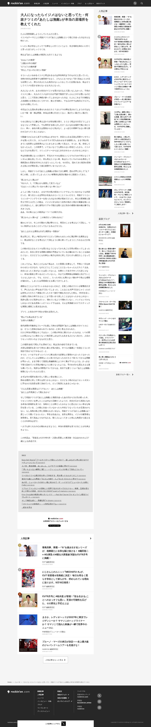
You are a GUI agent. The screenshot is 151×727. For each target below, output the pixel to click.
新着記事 (37, 3)
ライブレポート (42, 708)
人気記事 (46, 3)
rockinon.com (19, 3)
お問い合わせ (50, 722)
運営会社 (60, 722)
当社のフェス (100, 3)
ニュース (55, 3)
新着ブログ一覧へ (123, 374)
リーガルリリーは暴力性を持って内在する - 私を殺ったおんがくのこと (54, 475)
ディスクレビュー (43, 711)
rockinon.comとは (13, 722)
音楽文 (24, 455)
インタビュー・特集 (67, 3)
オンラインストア (63, 701)
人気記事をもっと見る (54, 660)
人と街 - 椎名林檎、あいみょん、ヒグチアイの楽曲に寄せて (49, 466)
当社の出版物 (62, 698)
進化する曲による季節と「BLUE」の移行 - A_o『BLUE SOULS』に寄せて (54, 479)
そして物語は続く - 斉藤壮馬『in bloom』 (41, 500)
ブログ (79, 3)
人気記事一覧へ (124, 213)
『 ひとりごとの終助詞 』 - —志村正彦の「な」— (44, 504)
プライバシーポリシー (36, 722)
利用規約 (24, 722)
